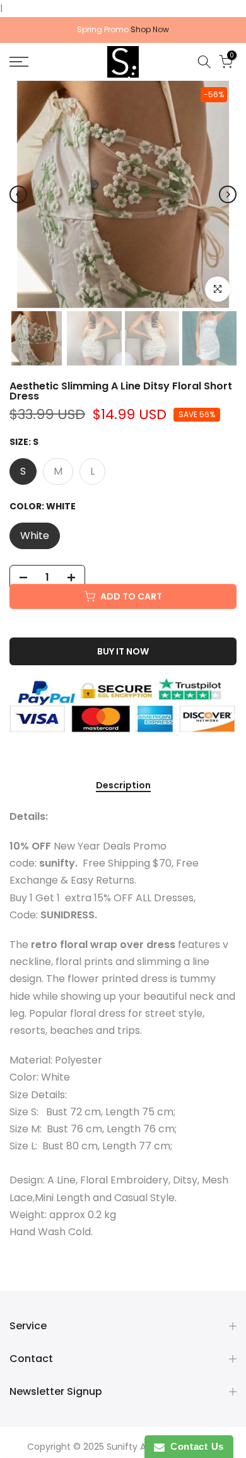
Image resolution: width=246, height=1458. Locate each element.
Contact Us (194, 1446)
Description (123, 785)
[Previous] (18, 194)
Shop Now (150, 29)
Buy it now (123, 651)
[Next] (228, 194)
